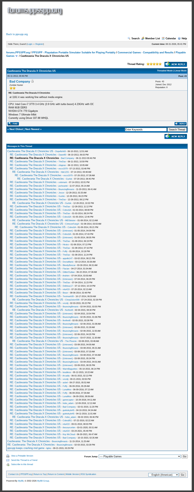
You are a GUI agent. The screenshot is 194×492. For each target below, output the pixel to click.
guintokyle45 (68, 410)
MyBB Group (43, 481)
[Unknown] (68, 230)
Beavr (65, 293)
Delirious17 (68, 286)
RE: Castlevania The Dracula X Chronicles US (37, 203)
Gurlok (69, 179)
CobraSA (67, 210)
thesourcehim (69, 427)
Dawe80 (62, 155)
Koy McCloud (69, 434)
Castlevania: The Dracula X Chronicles (28, 441)
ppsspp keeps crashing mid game (25, 448)
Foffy (65, 251)
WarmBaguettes (70, 369)
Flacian (66, 268)
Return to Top (40, 474)
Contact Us (13, 474)
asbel (65, 382)
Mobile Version (72, 474)
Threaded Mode (165, 70)
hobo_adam (68, 403)
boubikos (67, 372)
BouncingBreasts (66, 189)
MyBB (20, 481)
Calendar (171, 38)
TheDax (62, 161)
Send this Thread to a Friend (24, 460)
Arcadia (66, 376)
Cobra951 (67, 420)
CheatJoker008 (72, 300)
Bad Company (19, 81)
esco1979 (63, 168)
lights (48, 448)
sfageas (62, 165)
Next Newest (32, 129)
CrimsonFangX (72, 224)
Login (29, 44)
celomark (63, 182)
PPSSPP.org (26, 474)
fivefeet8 (69, 310)
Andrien (66, 275)
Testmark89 (68, 296)
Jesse (61, 193)
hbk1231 (65, 172)
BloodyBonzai (69, 265)
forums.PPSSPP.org (18, 52)
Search (135, 38)
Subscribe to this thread (22, 464)
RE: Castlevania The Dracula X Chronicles (33, 154)
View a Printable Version (22, 456)
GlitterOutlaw (69, 272)
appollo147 (68, 258)
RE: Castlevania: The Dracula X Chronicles (31, 444)
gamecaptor (68, 400)
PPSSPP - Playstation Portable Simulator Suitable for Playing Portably (73, 52)
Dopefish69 (60, 151)
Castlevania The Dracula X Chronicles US (30, 151)
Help (184, 38)
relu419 (66, 289)
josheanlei (63, 186)
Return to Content (56, 474)
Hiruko (66, 244)
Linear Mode (180, 70)
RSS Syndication (88, 474)
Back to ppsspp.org (17, 34)
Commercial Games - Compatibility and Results (145, 52)
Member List (152, 38)
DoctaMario (68, 262)
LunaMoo (67, 389)
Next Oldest (16, 129)
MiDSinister (70, 220)
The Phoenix (71, 341)
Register (39, 44)
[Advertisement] (75, 24)
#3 (185, 76)
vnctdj (65, 303)
